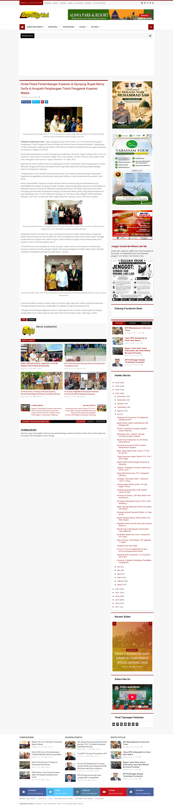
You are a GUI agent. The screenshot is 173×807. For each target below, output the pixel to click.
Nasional (52, 27)
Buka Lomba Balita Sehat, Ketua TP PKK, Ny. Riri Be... (133, 452)
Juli (118, 414)
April (119, 574)
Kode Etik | (42, 798)
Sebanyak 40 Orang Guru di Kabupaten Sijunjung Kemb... (132, 418)
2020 (117, 596)
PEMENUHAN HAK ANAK (127, 545)
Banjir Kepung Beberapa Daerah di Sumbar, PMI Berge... (134, 507)
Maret (120, 577)
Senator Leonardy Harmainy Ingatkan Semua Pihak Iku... (132, 429)
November (121, 400)
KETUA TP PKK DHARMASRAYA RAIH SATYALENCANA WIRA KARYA (132, 550)
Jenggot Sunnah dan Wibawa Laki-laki (129, 246)
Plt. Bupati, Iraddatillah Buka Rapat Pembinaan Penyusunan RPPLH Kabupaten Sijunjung (81, 393)
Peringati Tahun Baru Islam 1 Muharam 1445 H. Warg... (132, 480)
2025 (117, 386)
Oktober (121, 403)
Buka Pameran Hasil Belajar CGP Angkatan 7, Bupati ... (134, 541)
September (122, 407)
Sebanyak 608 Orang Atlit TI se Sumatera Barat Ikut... (133, 555)
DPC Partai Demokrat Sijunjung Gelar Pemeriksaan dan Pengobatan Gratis (84, 365)
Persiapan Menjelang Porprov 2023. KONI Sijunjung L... (134, 502)
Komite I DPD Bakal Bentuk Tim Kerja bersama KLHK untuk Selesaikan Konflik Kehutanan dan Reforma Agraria (92, 766)
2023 (117, 393)
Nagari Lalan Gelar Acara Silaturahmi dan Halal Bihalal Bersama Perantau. (138, 350)
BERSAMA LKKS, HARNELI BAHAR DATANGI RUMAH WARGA (130, 435)
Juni (118, 566)
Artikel (95, 27)
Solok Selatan (99, 3)
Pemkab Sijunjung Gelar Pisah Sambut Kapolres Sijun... (132, 491)
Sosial (82, 27)
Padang (88, 3)
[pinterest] (150, 3)
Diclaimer (99, 798)
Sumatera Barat (35, 27)
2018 (117, 603)
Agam (70, 3)
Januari (120, 584)
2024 (117, 389)
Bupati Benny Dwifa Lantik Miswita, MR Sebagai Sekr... (132, 424)
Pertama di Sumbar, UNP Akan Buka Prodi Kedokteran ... (134, 496)
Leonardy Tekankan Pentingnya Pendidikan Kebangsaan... (134, 561)
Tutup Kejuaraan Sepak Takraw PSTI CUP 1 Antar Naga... (134, 457)
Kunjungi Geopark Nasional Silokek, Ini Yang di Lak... (134, 513)
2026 (117, 382)
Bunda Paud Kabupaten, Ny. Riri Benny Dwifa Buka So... (132, 440)
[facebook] (142, 3)
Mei (119, 570)
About (55, 3)
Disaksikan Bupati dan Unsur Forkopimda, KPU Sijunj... (133, 535)
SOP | (51, 798)
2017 (117, 607)
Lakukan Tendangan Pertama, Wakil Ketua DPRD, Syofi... (134, 468)
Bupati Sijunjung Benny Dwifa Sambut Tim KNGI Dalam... (133, 518)
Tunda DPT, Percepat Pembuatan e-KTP (92, 753)
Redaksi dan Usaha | (27, 798)
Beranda (48, 3)
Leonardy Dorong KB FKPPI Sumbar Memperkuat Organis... (131, 446)
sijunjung (31, 320)
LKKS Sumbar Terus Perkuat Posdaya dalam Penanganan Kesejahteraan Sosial (46, 774)
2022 (117, 589)
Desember (121, 396)
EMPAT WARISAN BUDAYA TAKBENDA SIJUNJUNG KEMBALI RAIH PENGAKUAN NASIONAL (39, 365)
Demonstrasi (132, 637)
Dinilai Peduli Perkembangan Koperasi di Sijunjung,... (133, 463)
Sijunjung (78, 3)
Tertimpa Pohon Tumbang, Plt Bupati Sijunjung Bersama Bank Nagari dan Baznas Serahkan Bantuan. (41, 393)
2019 (117, 600)
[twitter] (145, 3)
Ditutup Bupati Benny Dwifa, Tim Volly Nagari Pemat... (132, 485)
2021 (117, 592)
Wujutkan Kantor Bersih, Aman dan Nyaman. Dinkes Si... (134, 524)
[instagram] (148, 3)
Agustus (120, 410)
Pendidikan (68, 27)
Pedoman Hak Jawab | (84, 798)
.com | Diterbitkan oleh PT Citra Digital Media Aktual (58, 804)
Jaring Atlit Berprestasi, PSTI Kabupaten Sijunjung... (133, 474)
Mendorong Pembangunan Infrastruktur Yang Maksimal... (133, 530)
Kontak (63, 3)
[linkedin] (153, 3)
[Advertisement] (86, 55)
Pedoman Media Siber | (63, 798)
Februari (120, 581)
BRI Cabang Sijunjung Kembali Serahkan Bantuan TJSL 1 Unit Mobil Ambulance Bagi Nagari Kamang (92, 744)
